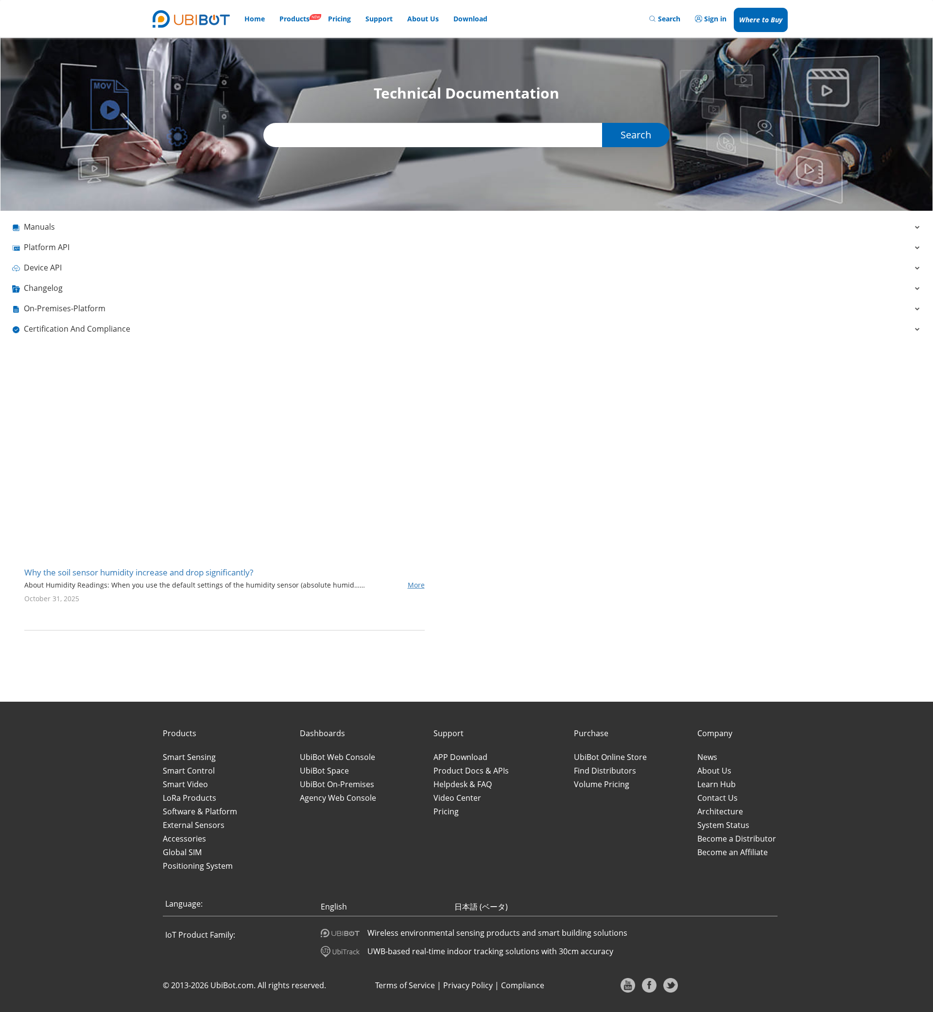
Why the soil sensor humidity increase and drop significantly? (138, 572)
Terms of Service (405, 985)
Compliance (522, 985)
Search (636, 134)
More (416, 585)
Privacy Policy (468, 985)
